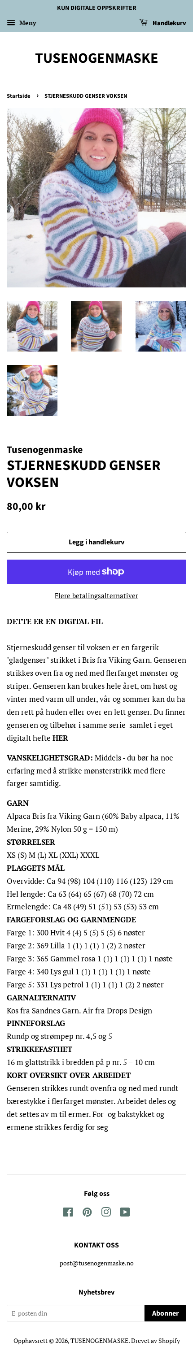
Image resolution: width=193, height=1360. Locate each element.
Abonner (165, 1313)
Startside (19, 96)
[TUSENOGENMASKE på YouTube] (125, 1213)
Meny (27, 22)
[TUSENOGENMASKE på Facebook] (68, 1213)
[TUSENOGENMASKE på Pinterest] (87, 1213)
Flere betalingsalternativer (96, 595)
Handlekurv (168, 23)
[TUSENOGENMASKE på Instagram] (106, 1213)
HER (60, 738)
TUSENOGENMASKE (96, 58)
